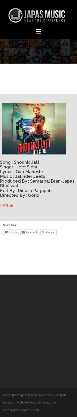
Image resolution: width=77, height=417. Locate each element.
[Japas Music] (38, 15)
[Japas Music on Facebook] (1, 205)
